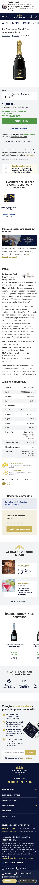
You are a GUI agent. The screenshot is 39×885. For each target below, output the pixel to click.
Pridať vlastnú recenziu (19, 529)
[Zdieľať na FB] (4, 484)
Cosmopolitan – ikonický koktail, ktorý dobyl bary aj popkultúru (25, 591)
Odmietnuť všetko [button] (27, 881)
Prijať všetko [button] (9, 881)
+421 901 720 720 (9, 828)
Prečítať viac (5, 856)
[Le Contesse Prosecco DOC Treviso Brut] (14, 632)
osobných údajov (27, 758)
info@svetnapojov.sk (10, 831)
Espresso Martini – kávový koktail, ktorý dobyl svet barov (25, 572)
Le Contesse (6, 36)
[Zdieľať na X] (8, 484)
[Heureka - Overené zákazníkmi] (5, 465)
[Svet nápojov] (3, 23)
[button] (19, 858)
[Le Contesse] (27, 275)
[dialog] (19, 859)
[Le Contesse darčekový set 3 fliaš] (9, 198)
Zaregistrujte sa (7, 107)
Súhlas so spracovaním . (19, 758)
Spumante (15, 36)
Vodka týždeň (13, 2)
